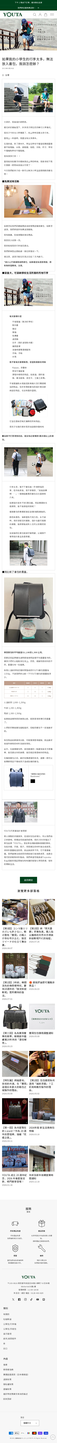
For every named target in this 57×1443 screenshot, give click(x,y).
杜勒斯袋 (7, 1319)
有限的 (6, 1314)
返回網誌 (28, 880)
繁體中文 (27, 1423)
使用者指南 (8, 1369)
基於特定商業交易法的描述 (15, 1394)
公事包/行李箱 (9, 1324)
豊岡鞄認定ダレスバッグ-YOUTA (24, 1438)
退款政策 (7, 1379)
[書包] (16, 777)
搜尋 (5, 1364)
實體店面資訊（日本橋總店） (16, 1374)
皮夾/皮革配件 (9, 1338)
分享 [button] (7, 75)
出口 (5, 1348)
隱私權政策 (8, 1384)
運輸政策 (7, 1389)
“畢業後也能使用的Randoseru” (38, 775)
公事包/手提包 (9, 1328)
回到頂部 (7, 1399)
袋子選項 (7, 1333)
